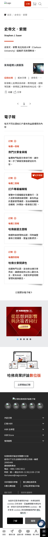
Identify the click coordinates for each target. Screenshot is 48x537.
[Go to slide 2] (21, 339)
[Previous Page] (18, 104)
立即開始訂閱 (24, 384)
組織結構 (8, 77)
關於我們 (8, 492)
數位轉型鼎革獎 (29, 482)
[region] (24, 321)
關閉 (33, 520)
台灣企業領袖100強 (31, 486)
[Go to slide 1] (17, 339)
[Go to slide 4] (27, 339)
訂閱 (28, 3)
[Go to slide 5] (30, 339)
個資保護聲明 (26, 492)
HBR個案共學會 (11, 482)
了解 (15, 520)
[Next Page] (30, 104)
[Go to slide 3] (24, 339)
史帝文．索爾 (37, 77)
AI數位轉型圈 (9, 486)
